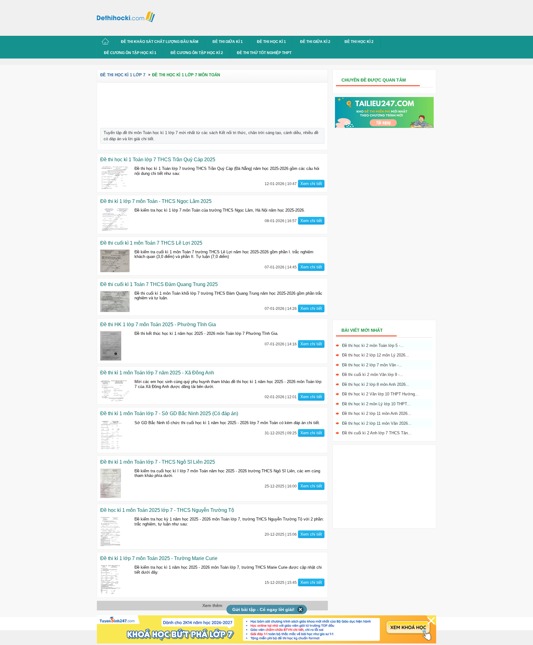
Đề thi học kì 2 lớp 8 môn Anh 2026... (375, 384)
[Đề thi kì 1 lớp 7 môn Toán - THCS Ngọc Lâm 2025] (115, 219)
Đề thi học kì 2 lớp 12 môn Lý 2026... (375, 355)
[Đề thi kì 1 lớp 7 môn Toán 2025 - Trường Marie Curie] (115, 579)
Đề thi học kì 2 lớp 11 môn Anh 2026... (376, 413)
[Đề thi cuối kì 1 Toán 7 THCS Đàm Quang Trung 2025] (115, 301)
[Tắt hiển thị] (300, 609)
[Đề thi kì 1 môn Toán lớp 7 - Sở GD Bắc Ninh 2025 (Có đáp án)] (115, 435)
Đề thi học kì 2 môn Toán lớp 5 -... (373, 345)
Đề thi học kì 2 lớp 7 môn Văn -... (372, 365)
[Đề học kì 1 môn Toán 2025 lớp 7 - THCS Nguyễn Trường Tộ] (115, 531)
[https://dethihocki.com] (128, 16)
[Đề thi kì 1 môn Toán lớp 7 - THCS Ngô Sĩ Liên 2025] (115, 483)
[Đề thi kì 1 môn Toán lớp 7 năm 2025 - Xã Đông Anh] (115, 390)
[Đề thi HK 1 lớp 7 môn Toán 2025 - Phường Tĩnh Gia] (115, 345)
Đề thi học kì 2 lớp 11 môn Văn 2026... (376, 423)
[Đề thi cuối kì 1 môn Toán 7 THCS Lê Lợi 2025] (115, 261)
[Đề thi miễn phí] (384, 126)
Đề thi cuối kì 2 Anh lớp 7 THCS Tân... (376, 433)
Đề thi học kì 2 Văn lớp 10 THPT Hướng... (380, 394)
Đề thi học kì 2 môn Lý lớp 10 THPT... (376, 404)
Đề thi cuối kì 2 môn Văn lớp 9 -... (372, 374)
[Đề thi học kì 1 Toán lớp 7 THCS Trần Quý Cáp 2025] (115, 177)
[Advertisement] (271, 17)
